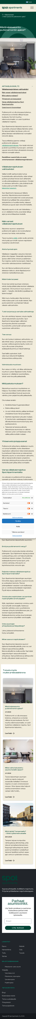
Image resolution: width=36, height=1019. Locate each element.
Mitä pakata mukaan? (10, 96)
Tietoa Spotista (8, 988)
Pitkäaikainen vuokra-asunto (13, 966)
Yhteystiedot (6, 1002)
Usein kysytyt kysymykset (11, 107)
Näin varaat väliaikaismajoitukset (14, 92)
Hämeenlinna (6, 950)
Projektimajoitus (9, 982)
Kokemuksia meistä (8, 996)
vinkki (15, 238)
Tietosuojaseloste (17, 535)
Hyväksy (18, 521)
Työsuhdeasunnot (10, 973)
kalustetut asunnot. (9, 188)
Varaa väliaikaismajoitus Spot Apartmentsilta (13, 103)
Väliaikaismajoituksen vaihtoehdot (15, 89)
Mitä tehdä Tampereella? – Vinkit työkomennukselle (15, 832)
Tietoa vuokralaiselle (9, 999)
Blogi (4, 992)
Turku (4, 953)
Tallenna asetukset (18, 532)
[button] (18, 86)
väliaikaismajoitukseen (10, 145)
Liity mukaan (18, 928)
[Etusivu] (12, 8)
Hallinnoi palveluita (17, 517)
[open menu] (31, 8)
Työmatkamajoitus (10, 979)
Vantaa (4, 956)
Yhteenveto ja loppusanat (11, 99)
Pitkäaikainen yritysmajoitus (12, 976)
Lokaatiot (6, 941)
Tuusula (21, 953)
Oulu (20, 950)
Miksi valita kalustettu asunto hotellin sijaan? (14, 769)
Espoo (4, 946)
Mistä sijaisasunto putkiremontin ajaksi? (14, 707)
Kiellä (18, 526)
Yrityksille (5, 970)
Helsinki (21, 946)
